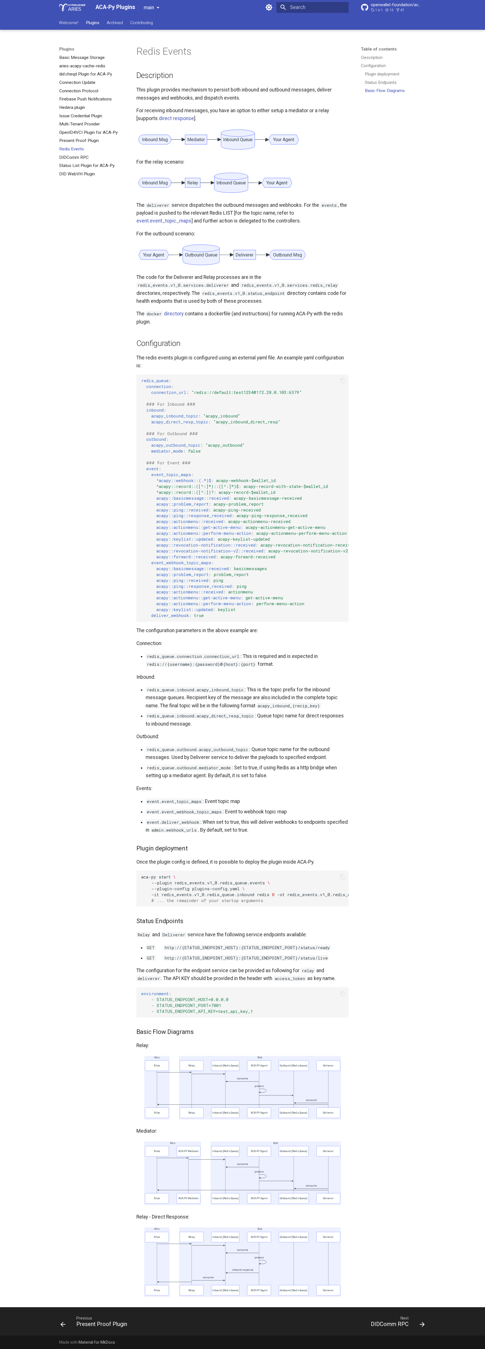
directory (174, 313)
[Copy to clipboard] (342, 380)
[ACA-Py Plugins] (72, 7)
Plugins (92, 22)
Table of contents (379, 49)
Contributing (142, 22)
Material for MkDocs (97, 1342)
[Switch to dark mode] (269, 7)
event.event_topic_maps (163, 221)
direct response (176, 118)
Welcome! (69, 22)
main (149, 7)
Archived (115, 22)
